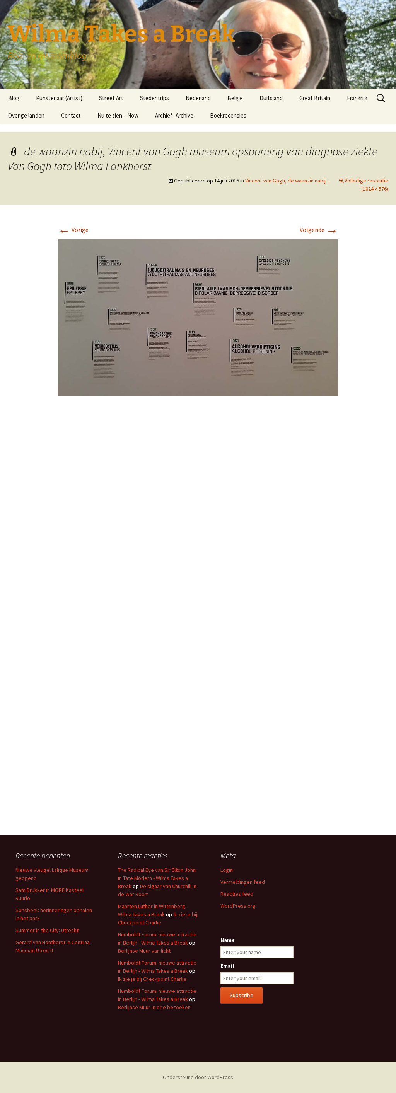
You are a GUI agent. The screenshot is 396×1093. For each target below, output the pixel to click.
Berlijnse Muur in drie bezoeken (154, 1007)
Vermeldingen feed (242, 881)
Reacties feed (236, 893)
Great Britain (314, 98)
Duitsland (271, 98)
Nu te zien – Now (117, 115)
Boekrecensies (228, 115)
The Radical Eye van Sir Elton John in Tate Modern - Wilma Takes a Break (157, 878)
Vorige (73, 230)
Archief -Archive (174, 115)
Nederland (198, 98)
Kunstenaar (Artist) (59, 98)
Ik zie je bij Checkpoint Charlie (152, 978)
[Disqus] (198, 517)
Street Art (111, 98)
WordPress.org (238, 905)
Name (227, 939)
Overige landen (26, 115)
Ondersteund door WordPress (198, 1077)
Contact (71, 115)
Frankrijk (357, 98)
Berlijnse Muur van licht (144, 950)
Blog (13, 98)
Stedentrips (154, 98)
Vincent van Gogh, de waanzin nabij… (288, 180)
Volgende (319, 230)
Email (227, 965)
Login (226, 869)
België (235, 98)
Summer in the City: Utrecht (47, 930)
